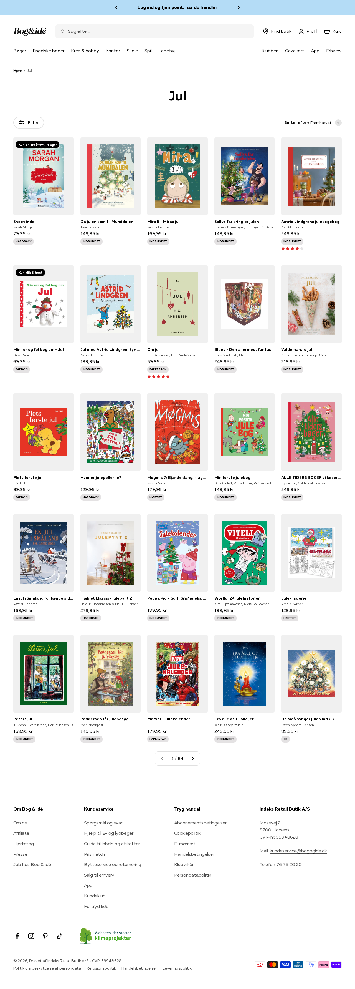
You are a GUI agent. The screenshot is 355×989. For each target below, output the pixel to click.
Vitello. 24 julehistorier (237, 598)
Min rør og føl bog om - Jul (38, 349)
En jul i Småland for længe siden (43, 598)
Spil (148, 50)
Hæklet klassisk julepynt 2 (106, 598)
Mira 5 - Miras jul (163, 221)
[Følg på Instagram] (31, 936)
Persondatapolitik (192, 875)
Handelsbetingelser (194, 854)
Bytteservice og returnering (112, 864)
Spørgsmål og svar (103, 823)
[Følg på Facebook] (17, 936)
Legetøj (166, 50)
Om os (20, 823)
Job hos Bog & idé (32, 864)
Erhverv (334, 50)
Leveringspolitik (177, 968)
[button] (292, 248)
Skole (132, 50)
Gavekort (294, 50)
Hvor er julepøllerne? (100, 477)
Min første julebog (232, 477)
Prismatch (94, 854)
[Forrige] (116, 7)
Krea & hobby (85, 50)
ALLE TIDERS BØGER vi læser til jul (311, 477)
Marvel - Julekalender (168, 718)
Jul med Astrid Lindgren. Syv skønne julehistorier (110, 349)
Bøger (19, 50)
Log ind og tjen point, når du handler (177, 7)
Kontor (113, 50)
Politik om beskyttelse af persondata (47, 968)
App (315, 50)
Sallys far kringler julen (236, 221)
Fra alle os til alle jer (234, 718)
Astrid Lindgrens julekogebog (310, 221)
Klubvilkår (184, 864)
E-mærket (185, 843)
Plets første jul (27, 477)
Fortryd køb (96, 906)
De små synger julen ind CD (307, 718)
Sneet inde (23, 221)
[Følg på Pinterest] (45, 936)
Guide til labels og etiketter (112, 843)
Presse (20, 854)
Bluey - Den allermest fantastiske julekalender (244, 349)
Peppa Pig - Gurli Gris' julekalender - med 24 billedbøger (177, 598)
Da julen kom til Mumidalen (106, 221)
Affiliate (21, 833)
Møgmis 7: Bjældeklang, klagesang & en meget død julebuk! (177, 477)
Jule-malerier (294, 598)
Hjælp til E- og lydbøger (108, 833)
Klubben (270, 50)
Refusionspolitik (101, 968)
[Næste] (239, 7)
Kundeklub (95, 896)
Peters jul (22, 718)
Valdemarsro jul (296, 349)
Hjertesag (23, 843)
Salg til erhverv (99, 875)
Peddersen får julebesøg (104, 718)
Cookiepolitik (187, 833)
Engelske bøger (48, 50)
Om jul (153, 349)
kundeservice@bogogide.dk (298, 851)
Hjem (17, 70)
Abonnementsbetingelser (200, 823)
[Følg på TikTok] (59, 936)
